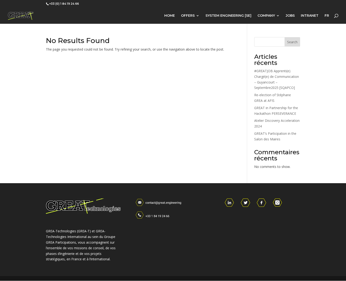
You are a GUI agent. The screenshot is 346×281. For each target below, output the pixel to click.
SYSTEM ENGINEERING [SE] (228, 16)
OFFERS (188, 16)
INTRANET (309, 16)
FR (327, 16)
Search (292, 42)
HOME (169, 16)
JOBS (290, 16)
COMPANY (266, 16)
